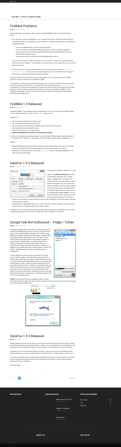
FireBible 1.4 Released (62, 408)
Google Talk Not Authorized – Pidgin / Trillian (42, 222)
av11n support (44, 150)
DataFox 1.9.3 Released (27, 336)
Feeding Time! (60, 417)
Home (11, 22)
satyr (72, 138)
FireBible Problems (23, 26)
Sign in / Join (13, 1)
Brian (13, 29)
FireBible (41, 113)
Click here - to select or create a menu (26, 17)
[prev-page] (11, 378)
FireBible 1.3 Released (26, 104)
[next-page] (34, 378)
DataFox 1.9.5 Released (27, 163)
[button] (108, 17)
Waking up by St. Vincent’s (64, 399)
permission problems (67, 85)
